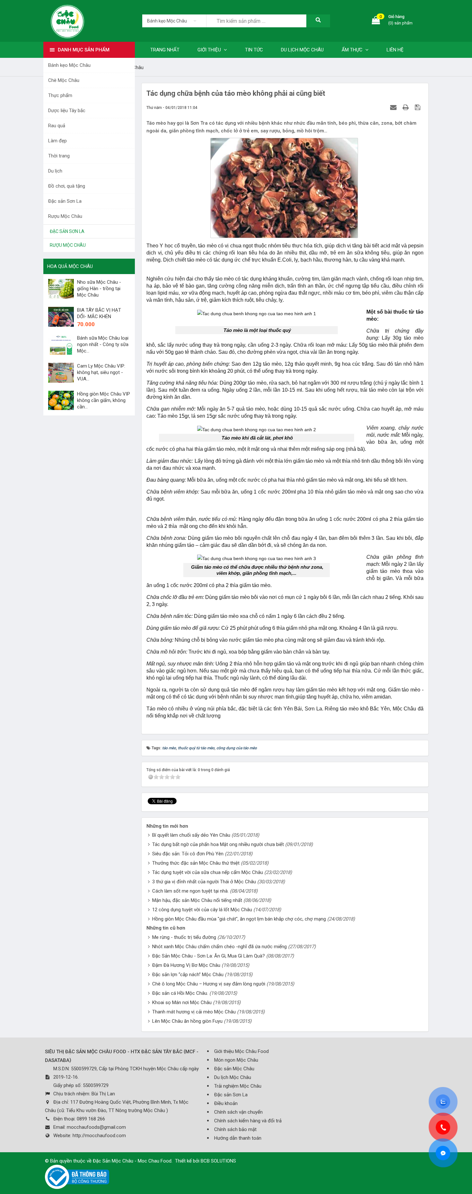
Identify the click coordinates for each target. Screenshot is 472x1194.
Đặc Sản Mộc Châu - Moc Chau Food (132, 1161)
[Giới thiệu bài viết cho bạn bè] (394, 107)
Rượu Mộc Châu (65, 216)
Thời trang (59, 156)
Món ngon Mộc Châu (236, 1060)
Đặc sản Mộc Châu (234, 1069)
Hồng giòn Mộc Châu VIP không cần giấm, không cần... (103, 400)
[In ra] (406, 107)
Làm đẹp (57, 141)
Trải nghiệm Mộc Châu (237, 1086)
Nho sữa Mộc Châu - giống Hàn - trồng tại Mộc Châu (99, 288)
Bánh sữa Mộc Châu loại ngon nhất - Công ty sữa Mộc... (102, 344)
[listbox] (174, 20)
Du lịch (55, 171)
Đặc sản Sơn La (65, 201)
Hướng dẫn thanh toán (237, 1138)
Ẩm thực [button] (353, 50)
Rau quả (56, 126)
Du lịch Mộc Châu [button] (302, 50)
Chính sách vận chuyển (238, 1112)
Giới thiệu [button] (209, 50)
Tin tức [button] (254, 50)
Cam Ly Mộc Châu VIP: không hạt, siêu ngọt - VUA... (101, 372)
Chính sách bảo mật (235, 1129)
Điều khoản (226, 1103)
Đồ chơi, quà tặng (66, 186)
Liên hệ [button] (395, 50)
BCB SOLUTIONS (218, 1161)
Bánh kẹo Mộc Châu (69, 65)
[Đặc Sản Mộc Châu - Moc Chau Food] (67, 20)
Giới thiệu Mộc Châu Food (241, 1051)
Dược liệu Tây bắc (66, 110)
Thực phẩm (60, 95)
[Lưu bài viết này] (418, 107)
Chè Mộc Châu (63, 80)
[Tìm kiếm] (318, 20)
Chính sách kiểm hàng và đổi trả (248, 1121)
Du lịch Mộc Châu (232, 1077)
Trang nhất (164, 50)
